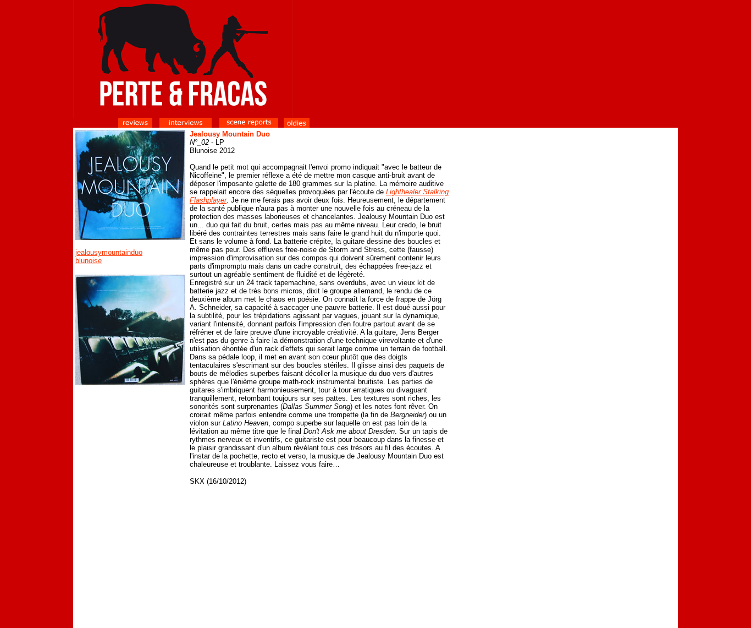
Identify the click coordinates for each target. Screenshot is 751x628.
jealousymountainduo (108, 252)
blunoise (88, 260)
